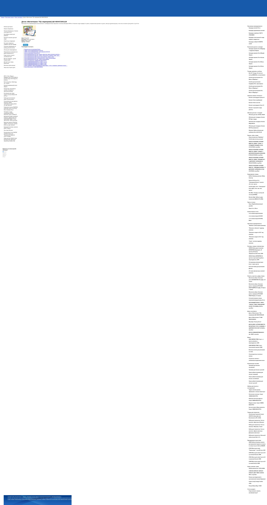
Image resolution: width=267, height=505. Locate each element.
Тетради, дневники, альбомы (254, 71)
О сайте (9, 499)
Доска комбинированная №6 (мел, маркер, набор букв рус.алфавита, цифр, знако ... (42, 55)
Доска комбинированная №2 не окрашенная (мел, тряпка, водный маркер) (40, 58)
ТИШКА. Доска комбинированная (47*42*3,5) (33, 50)
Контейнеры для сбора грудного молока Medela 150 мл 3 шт (10, 94)
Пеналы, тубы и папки (252, 135)
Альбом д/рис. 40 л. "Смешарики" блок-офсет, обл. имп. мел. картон (257, 188)
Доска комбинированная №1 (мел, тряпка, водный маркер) (36, 59)
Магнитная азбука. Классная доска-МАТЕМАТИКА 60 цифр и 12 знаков (257, 279)
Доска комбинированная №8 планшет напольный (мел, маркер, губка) (39, 56)
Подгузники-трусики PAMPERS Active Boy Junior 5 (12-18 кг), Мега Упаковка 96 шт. (11, 108)
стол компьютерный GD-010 (256, 213)
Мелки (249, 337)
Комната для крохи (8, 26)
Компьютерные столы (252, 211)
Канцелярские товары (252, 174)
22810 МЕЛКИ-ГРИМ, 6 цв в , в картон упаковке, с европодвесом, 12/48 (256, 341)
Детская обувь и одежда (26, 499)
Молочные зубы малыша (9, 65)
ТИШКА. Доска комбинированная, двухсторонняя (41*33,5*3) (37, 51)
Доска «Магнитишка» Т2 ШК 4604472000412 (33, 66)
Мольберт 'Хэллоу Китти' (255, 321)
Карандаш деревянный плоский (256, 30)
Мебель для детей (107, 499)
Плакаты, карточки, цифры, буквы (255, 276)
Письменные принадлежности (254, 26)
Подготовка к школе (100, 499)
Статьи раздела (251, 489)
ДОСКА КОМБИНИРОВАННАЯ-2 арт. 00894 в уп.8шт (35, 63)
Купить (25, 44)
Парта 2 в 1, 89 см (253, 208)
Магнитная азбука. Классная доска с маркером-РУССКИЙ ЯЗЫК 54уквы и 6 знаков (256, 293)
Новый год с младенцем (9, 41)
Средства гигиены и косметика (74, 499)
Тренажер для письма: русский (256, 369)
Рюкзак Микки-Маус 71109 (255, 485)
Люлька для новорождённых (10, 49)
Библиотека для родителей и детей (53, 499)
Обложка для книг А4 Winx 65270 (257, 114)
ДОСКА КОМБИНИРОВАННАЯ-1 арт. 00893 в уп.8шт (35, 64)
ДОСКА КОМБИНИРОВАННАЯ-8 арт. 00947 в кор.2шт (35, 61)
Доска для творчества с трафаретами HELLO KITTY (35, 60)
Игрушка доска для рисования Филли (32, 49)
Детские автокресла (84, 499)
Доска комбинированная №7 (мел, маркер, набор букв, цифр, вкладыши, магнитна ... (42, 54)
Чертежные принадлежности (254, 223)
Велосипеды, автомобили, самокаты (38, 499)
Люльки (12, 499)
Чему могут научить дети (9, 67)
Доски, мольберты (252, 311)
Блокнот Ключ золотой (254, 102)
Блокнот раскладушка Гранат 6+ (257, 97)
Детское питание (92, 499)
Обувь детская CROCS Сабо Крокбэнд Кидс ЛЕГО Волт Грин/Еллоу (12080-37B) (10, 139)
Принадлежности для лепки (254, 440)
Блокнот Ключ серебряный (255, 100)
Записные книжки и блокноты (254, 95)
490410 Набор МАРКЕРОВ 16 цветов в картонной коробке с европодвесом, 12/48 (256, 257)
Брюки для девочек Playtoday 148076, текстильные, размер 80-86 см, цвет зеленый (10, 123)
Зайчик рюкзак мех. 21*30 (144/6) (257, 468)
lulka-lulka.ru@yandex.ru (56, 496)
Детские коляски (18, 499)
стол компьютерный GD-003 (256, 216)
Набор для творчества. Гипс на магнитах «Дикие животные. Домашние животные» (256, 431)
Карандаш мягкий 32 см (254, 27)
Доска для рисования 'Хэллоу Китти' (32, 53)
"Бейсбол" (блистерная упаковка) (257, 225)
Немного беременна (8, 28)
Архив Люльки (119, 499)
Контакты (114, 499)
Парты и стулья (251, 202)
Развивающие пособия (253, 363)
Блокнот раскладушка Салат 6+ (256, 105)
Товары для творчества (253, 412)
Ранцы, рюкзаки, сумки (253, 466)
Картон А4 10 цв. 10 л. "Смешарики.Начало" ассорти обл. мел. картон (256, 182)
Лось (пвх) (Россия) (8, 130)
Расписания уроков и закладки (255, 46)
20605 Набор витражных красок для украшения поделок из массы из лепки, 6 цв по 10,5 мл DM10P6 (257, 444)
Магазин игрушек (64, 499)
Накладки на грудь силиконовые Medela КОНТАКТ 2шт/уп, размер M (10, 113)
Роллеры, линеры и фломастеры (255, 246)
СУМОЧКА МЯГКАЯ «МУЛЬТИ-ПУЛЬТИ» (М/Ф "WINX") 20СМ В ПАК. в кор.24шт (256, 472)
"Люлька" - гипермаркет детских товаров (30, 496)
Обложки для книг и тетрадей (254, 112)
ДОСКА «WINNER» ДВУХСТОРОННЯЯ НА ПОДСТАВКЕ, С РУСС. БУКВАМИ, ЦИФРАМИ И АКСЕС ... (45, 65)
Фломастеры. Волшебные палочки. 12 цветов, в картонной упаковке (10, 90)
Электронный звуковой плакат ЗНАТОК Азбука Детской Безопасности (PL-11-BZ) (256, 416)
